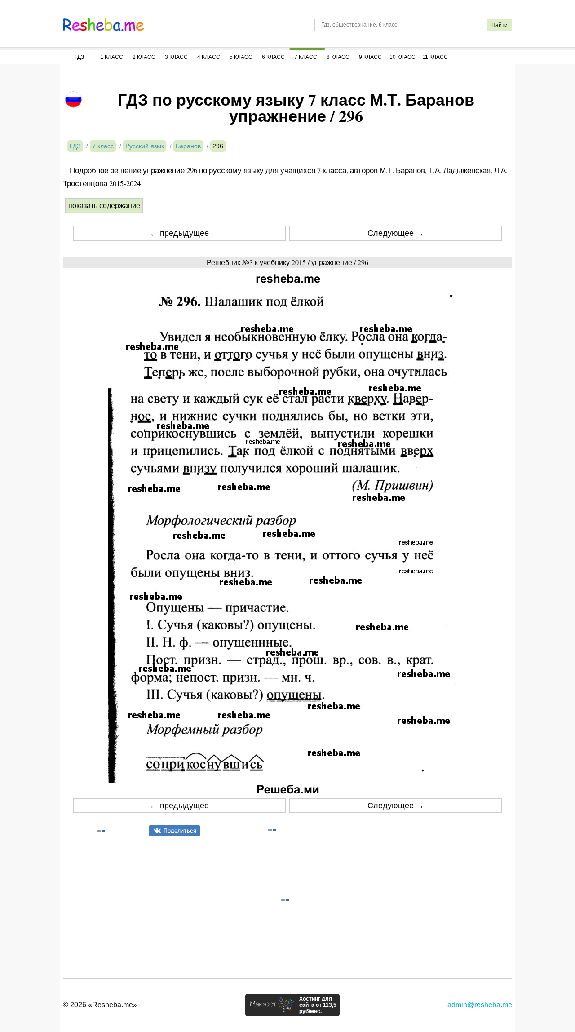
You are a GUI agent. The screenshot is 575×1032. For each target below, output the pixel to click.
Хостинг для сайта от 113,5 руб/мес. (317, 1005)
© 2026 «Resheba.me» (100, 1005)
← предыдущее (179, 233)
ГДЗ (79, 57)
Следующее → (395, 233)
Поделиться (180, 830)
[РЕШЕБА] (103, 25)
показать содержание (104, 205)
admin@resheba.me (479, 1005)
